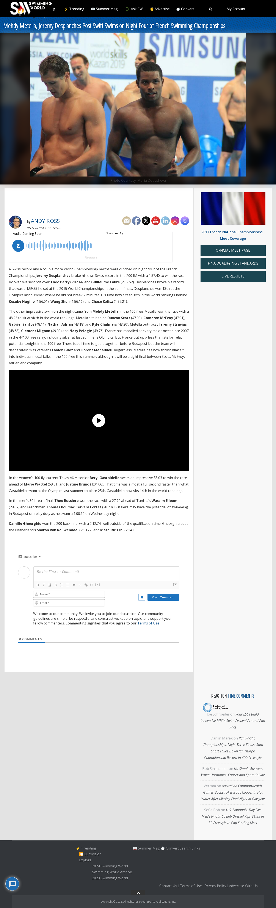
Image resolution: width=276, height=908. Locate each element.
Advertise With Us (243, 885)
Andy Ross (45, 220)
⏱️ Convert (185, 8)
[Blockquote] (74, 585)
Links (195, 848)
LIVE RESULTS (233, 276)
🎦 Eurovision (90, 854)
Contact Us (168, 885)
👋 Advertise (159, 8)
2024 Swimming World (110, 866)
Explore (85, 860)
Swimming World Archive (112, 872)
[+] (97, 584)
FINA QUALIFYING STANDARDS (233, 263)
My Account (236, 8)
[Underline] (50, 585)
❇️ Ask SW (134, 8)
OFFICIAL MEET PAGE (233, 250)
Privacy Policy (215, 885)
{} (91, 584)
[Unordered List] (68, 585)
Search (185, 848)
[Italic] (44, 585)
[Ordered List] (62, 585)
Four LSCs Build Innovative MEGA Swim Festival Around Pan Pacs (233, 721)
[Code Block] (80, 585)
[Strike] (56, 585)
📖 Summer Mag (104, 8)
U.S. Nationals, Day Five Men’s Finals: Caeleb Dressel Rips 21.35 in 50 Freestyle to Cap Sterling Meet (233, 816)
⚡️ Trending (74, 8)
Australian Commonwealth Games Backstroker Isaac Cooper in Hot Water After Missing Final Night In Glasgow (233, 792)
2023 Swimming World (110, 878)
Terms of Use (148, 623)
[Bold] (38, 585)
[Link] (86, 585)
